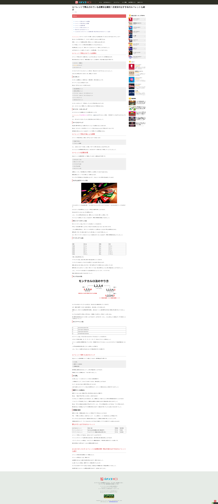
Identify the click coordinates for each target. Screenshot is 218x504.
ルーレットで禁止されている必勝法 (82, 21)
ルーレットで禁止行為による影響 (82, 23)
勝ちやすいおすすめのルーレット (82, 29)
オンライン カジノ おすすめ (106, 500)
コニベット (98, 128)
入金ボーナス (140, 2)
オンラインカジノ (75, 36)
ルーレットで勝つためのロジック (82, 27)
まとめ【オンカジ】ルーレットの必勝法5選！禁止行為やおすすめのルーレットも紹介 (92, 31)
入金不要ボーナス (132, 2)
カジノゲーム (116, 2)
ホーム (100, 2)
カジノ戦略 (124, 2)
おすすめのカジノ (107, 2)
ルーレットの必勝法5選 (80, 25)
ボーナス (75, 65)
